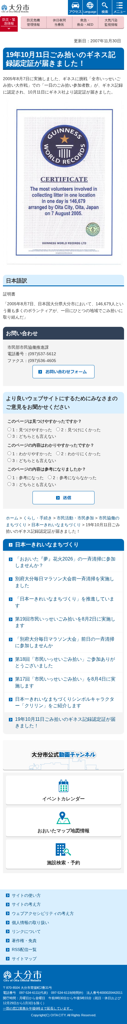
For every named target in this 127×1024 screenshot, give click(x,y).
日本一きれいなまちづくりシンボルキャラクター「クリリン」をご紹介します (64, 702)
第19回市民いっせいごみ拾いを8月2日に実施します (65, 622)
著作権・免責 (24, 940)
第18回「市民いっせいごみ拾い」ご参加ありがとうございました (65, 662)
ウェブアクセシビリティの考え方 (43, 913)
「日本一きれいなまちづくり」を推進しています (64, 602)
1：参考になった (28, 477)
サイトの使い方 (26, 895)
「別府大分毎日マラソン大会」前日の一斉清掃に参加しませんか (64, 642)
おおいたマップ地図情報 (63, 830)
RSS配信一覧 (24, 949)
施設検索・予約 (63, 862)
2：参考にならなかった (75, 477)
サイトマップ (24, 958)
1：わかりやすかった (32, 453)
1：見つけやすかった (32, 429)
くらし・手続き (37, 518)
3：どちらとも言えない (34, 436)
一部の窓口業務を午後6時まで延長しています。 (38, 1008)
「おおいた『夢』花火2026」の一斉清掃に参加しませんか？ (65, 562)
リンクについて (26, 931)
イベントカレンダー (63, 798)
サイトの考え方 (26, 904)
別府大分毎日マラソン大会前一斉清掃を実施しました (64, 582)
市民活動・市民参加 (75, 518)
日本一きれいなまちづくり (56, 524)
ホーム (12, 518)
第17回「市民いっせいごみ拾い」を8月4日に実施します (65, 682)
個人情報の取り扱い (30, 922)
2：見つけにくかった (81, 429)
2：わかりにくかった (81, 453)
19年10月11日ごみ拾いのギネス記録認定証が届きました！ (65, 722)
